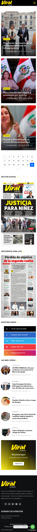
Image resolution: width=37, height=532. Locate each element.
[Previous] (4, 157)
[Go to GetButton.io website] (33, 530)
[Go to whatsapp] (32, 527)
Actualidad (16, 365)
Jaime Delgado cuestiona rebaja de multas (22, 431)
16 (14, 165)
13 (32, 161)
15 (9, 165)
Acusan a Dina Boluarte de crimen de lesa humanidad (16, 141)
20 (32, 165)
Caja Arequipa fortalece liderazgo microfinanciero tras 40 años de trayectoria (23, 386)
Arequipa (15, 411)
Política (6, 39)
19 (27, 165)
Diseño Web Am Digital (6, 529)
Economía (15, 381)
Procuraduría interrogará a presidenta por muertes (17, 94)
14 (4, 165)
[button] (17, 315)
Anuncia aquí (18, 456)
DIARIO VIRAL (13, 51)
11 (23, 161)
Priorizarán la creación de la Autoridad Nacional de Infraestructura (17, 45)
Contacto (18, 463)
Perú (13, 397)
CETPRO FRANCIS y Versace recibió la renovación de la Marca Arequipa (23, 370)
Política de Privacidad (11, 526)
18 (23, 165)
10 (18, 161)
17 (18, 165)
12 (27, 161)
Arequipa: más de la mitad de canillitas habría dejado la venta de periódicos (24, 416)
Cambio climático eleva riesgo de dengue (24, 401)
